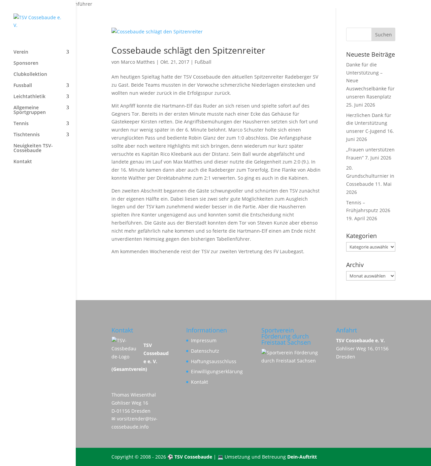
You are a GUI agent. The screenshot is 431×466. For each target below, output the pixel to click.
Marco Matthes (138, 62)
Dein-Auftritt (302, 457)
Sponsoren (25, 63)
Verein (20, 52)
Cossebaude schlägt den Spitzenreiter (188, 50)
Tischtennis (26, 135)
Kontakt (22, 162)
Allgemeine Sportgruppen (29, 110)
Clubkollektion (30, 74)
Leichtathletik (29, 96)
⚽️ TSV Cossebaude (189, 457)
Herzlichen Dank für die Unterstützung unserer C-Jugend (368, 123)
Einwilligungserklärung (217, 371)
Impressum (204, 340)
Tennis (21, 123)
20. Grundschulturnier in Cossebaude (370, 176)
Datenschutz (205, 351)
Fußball (203, 62)
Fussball (22, 85)
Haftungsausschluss (213, 361)
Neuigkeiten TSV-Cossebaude (33, 148)
